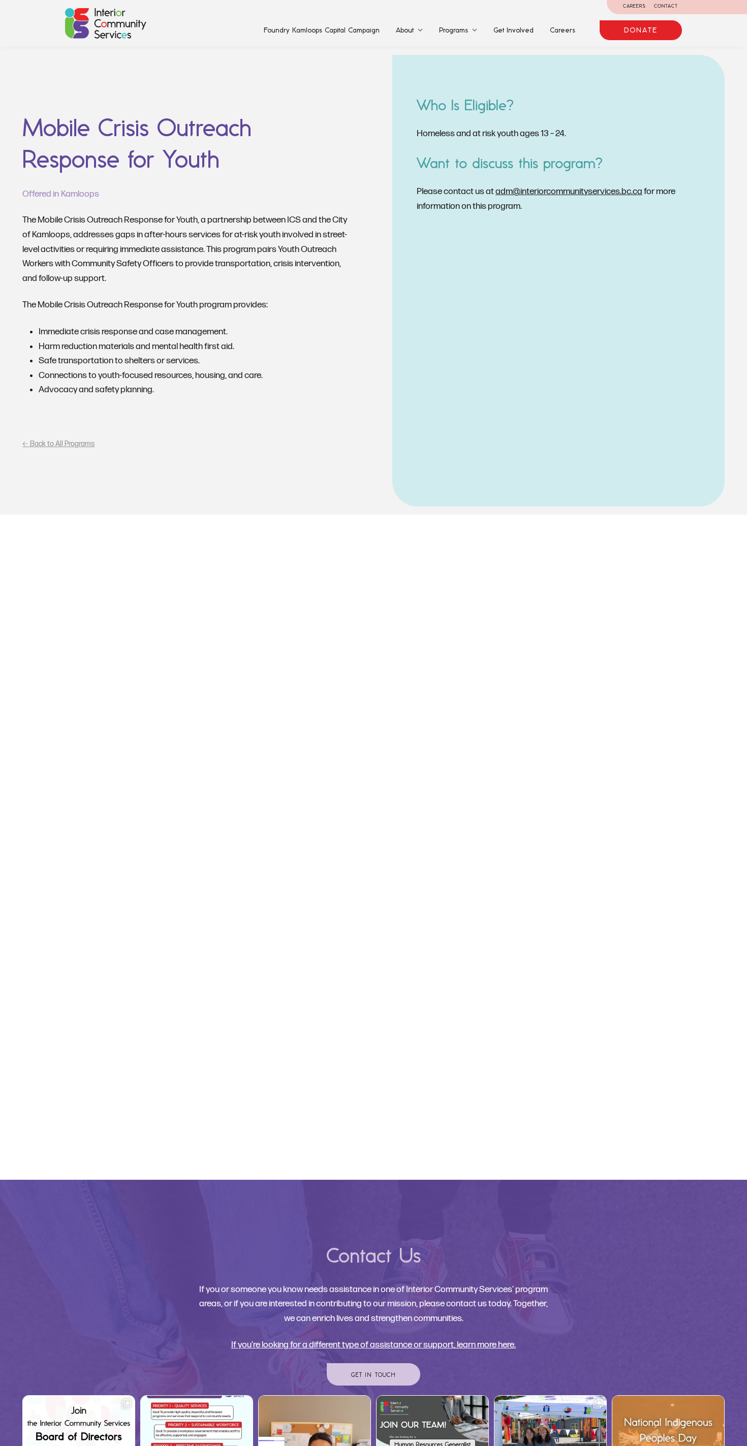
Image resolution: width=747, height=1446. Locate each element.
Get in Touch (373, 1374)
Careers (634, 6)
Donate (641, 30)
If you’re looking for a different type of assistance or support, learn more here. (373, 1344)
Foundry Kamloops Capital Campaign (322, 30)
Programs (453, 30)
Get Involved (513, 30)
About (405, 30)
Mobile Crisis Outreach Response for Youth (137, 143)
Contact (666, 6)
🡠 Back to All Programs (58, 443)
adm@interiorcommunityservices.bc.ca (568, 191)
